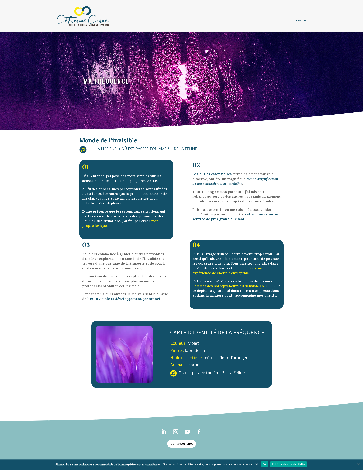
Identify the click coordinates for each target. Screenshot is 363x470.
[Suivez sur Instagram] (176, 432)
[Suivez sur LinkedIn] (164, 432)
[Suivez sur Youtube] (187, 432)
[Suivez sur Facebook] (199, 432)
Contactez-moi (182, 443)
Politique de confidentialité (288, 464)
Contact (302, 20)
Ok (264, 464)
